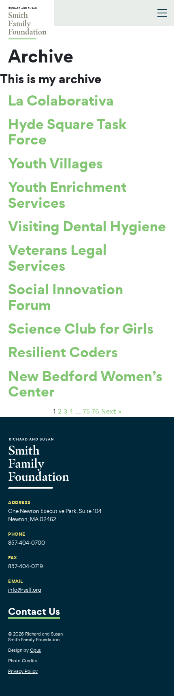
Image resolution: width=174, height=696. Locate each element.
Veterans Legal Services (57, 257)
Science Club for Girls (80, 328)
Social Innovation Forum (65, 297)
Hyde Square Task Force (67, 131)
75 (86, 411)
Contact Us (34, 612)
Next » (111, 411)
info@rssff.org (24, 589)
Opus (35, 650)
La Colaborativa (61, 100)
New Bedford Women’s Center (85, 383)
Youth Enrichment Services (67, 194)
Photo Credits (22, 661)
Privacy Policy (23, 671)
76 (95, 411)
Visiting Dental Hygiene (87, 226)
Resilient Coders (63, 352)
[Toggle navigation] (162, 13)
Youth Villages (55, 163)
